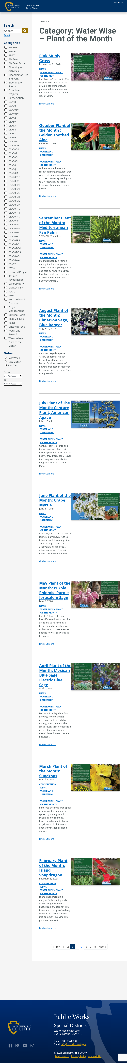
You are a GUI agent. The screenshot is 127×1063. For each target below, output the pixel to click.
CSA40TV (13, 113)
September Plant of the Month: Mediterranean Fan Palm (55, 225)
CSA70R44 (14, 212)
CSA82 (12, 264)
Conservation (16, 98)
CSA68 (12, 133)
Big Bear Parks (16, 63)
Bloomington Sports (15, 84)
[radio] (6, 358)
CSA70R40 (14, 208)
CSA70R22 (14, 193)
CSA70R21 (14, 189)
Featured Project (17, 272)
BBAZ (11, 55)
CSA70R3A (14, 204)
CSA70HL (13, 165)
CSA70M (13, 173)
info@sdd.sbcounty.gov (73, 1044)
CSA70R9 (13, 232)
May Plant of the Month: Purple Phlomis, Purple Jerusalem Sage (54, 590)
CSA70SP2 (14, 240)
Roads (12, 322)
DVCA (11, 268)
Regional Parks (16, 314)
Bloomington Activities (15, 69)
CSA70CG (13, 145)
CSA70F (12, 153)
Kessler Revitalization (16, 277)
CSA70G (13, 157)
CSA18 (12, 102)
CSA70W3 (13, 256)
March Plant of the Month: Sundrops (53, 771)
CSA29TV (13, 109)
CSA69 (12, 137)
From (7, 372)
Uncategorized (16, 326)
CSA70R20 (14, 185)
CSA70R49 (14, 216)
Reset (7, 35)
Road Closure (16, 318)
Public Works (62, 1056)
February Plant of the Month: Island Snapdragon (53, 868)
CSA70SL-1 (14, 236)
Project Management (16, 308)
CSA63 (12, 125)
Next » (102, 946)
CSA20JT (13, 105)
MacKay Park (15, 287)
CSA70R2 (13, 181)
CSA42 (12, 117)
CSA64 (12, 129)
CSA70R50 (14, 224)
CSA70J (12, 169)
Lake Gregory (16, 283)
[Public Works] (21, 1027)
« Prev (56, 946)
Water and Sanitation (14, 332)
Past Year (13, 365)
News (11, 295)
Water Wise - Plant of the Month (15, 342)
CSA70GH (13, 161)
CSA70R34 (14, 196)
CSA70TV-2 (14, 244)
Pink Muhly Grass (49, 58)
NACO (12, 291)
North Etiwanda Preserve (17, 301)
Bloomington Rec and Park (18, 76)
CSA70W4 (13, 260)
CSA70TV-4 (14, 248)
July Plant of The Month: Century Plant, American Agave (54, 410)
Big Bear (13, 59)
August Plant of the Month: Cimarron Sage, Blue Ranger (53, 317)
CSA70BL (13, 141)
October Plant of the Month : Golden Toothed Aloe (54, 132)
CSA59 (12, 121)
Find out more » (47, 103)
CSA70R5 (13, 220)
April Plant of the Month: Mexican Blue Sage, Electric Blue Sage (55, 675)
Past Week (14, 358)
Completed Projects (14, 92)
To (5, 379)
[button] (25, 30)
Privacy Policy (78, 1056)
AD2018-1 (13, 47)
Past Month (14, 361)
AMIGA (12, 51)
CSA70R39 (14, 200)
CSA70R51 (14, 228)
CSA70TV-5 (14, 252)
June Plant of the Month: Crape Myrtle (55, 500)
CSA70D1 (13, 149)
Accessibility (95, 1056)
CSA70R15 (14, 177)
